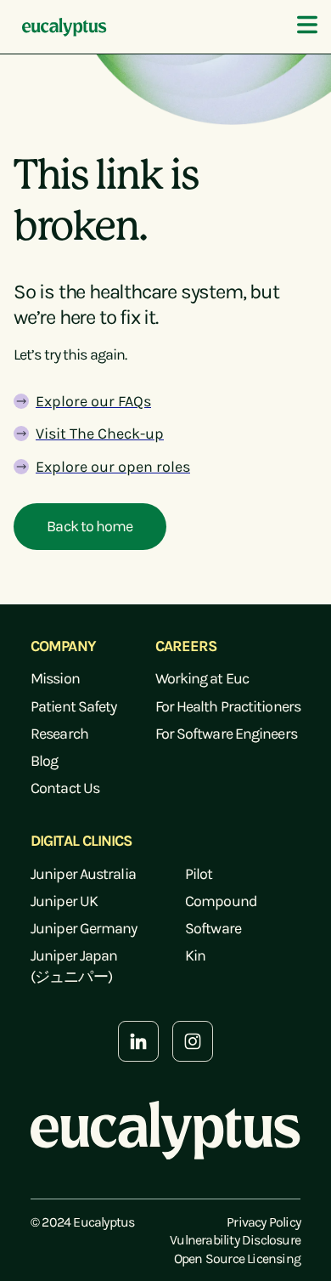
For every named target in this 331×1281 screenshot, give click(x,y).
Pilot (199, 873)
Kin (195, 955)
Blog (44, 760)
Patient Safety (73, 706)
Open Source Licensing (237, 1258)
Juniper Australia (83, 873)
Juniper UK (64, 901)
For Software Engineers (226, 733)
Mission (55, 678)
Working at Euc (202, 678)
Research (59, 733)
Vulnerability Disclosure (235, 1240)
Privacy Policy (263, 1222)
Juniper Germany (84, 928)
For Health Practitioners (227, 706)
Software (213, 928)
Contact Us (65, 788)
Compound (221, 901)
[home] (60, 27)
